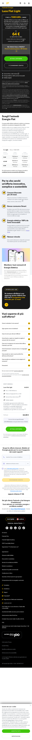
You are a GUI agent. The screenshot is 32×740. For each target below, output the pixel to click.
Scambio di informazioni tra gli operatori (12, 576)
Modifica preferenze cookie (9, 649)
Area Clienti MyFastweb (18, 509)
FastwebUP (7, 596)
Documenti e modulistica (8, 559)
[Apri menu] (3, 3)
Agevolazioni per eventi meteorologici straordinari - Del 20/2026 (15, 626)
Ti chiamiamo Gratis (16, 65)
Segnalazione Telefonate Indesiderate (13, 599)
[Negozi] (20, 3)
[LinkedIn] (15, 528)
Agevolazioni (5, 551)
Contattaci (6, 585)
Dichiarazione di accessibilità (9, 652)
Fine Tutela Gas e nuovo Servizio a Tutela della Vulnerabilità (13, 607)
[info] (23, 40)
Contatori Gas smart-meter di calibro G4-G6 (13, 619)
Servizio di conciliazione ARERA (10, 562)
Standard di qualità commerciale (10, 569)
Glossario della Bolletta (7, 555)
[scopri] (6, 304)
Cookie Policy (5, 645)
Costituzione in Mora (7, 573)
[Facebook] (7, 528)
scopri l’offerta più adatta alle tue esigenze (15, 83)
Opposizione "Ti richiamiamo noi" (10, 547)
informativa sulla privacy (13, 468)
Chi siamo (4, 532)
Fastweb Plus (5, 536)
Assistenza (6, 588)
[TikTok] (23, 528)
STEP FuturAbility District (8, 543)
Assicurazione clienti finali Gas (9, 615)
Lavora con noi (7, 603)
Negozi (5, 592)
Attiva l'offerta (16, 58)
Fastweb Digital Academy (8, 539)
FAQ (3, 622)
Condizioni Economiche (17, 105)
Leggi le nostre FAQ (18, 370)
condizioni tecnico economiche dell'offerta (13, 172)
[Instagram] (11, 528)
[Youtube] (19, 528)
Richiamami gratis (16, 480)
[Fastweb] (7, 3)
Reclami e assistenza (7, 566)
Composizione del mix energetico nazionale (13, 580)
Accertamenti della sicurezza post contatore (13, 611)
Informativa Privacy (6, 642)
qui (6, 108)
